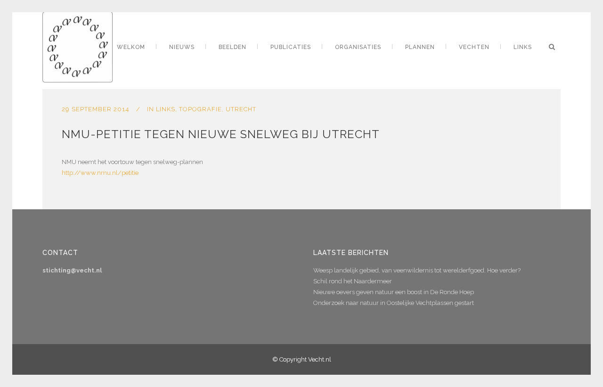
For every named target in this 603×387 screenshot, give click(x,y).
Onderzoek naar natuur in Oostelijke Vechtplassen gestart (393, 302)
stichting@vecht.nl (72, 270)
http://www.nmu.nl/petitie (100, 172)
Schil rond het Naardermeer (352, 281)
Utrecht (241, 109)
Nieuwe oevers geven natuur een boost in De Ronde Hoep (393, 292)
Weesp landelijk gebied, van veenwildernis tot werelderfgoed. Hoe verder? (417, 270)
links (165, 109)
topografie (200, 109)
